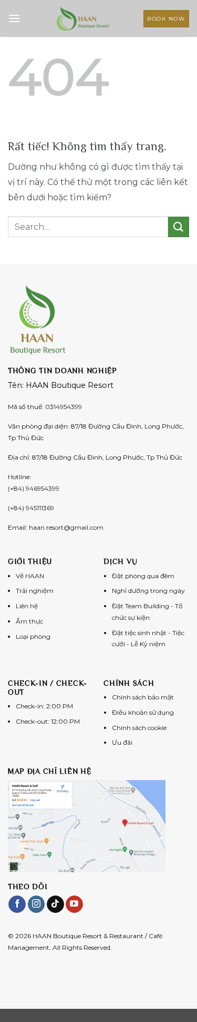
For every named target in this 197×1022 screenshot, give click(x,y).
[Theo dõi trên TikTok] (55, 904)
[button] (14, 18)
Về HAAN (30, 576)
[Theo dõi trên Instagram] (36, 904)
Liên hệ (27, 606)
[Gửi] (178, 227)
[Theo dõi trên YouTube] (74, 904)
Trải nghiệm (35, 591)
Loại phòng (33, 636)
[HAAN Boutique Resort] (83, 18)
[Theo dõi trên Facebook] (17, 904)
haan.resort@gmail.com (66, 527)
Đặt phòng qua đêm (143, 576)
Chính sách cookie (139, 728)
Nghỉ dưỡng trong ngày (148, 591)
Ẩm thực (29, 621)
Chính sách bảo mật (143, 697)
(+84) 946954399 (33, 488)
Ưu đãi (122, 742)
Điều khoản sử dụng (143, 712)
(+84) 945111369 (31, 508)
